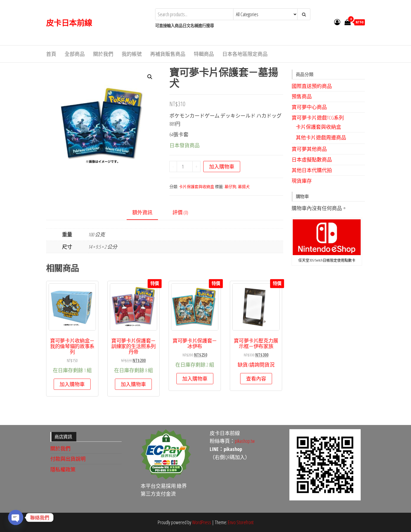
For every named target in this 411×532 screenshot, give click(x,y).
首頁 (51, 54)
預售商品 (302, 96)
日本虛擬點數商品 (312, 159)
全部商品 (75, 54)
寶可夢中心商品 (309, 107)
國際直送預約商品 (312, 86)
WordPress (201, 522)
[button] (150, 77)
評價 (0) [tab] (180, 212)
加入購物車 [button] (72, 384)
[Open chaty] (15, 517)
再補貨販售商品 (167, 54)
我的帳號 (132, 54)
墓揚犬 (244, 186)
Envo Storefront (241, 522)
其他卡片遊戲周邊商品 (321, 137)
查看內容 (256, 378)
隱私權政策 (62, 469)
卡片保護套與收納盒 (196, 186)
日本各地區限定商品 (245, 54)
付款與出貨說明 (68, 458)
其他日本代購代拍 (312, 170)
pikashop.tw (245, 441)
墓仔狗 (230, 186)
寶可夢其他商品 (309, 149)
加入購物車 (221, 166)
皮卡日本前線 (69, 22)
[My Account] (337, 22)
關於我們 (103, 54)
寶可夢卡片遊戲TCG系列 (318, 117)
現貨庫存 (302, 180)
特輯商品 (204, 54)
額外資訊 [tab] (142, 212)
